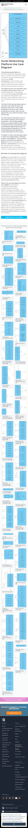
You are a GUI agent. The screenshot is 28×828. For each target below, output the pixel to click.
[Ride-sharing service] (7, 320)
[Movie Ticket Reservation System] (7, 639)
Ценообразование (7, 766)
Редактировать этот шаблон (14, 217)
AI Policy (17, 772)
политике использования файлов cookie (12, 821)
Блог (16, 739)
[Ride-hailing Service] (7, 255)
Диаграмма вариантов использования (12, 8)
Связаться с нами (20, 756)
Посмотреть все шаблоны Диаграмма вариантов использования (14, 699)
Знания (17, 741)
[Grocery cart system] (7, 243)
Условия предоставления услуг (19, 767)
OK (14, 824)
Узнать (17, 736)
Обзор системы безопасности (9, 827)
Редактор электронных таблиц (5, 761)
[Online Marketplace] (20, 345)
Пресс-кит (18, 754)
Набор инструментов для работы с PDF (7, 728)
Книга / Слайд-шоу (20, 726)
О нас (16, 748)
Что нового (18, 751)
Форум (17, 733)
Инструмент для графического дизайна (6, 745)
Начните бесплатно (14, 713)
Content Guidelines (20, 779)
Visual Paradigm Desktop (17, 1)
